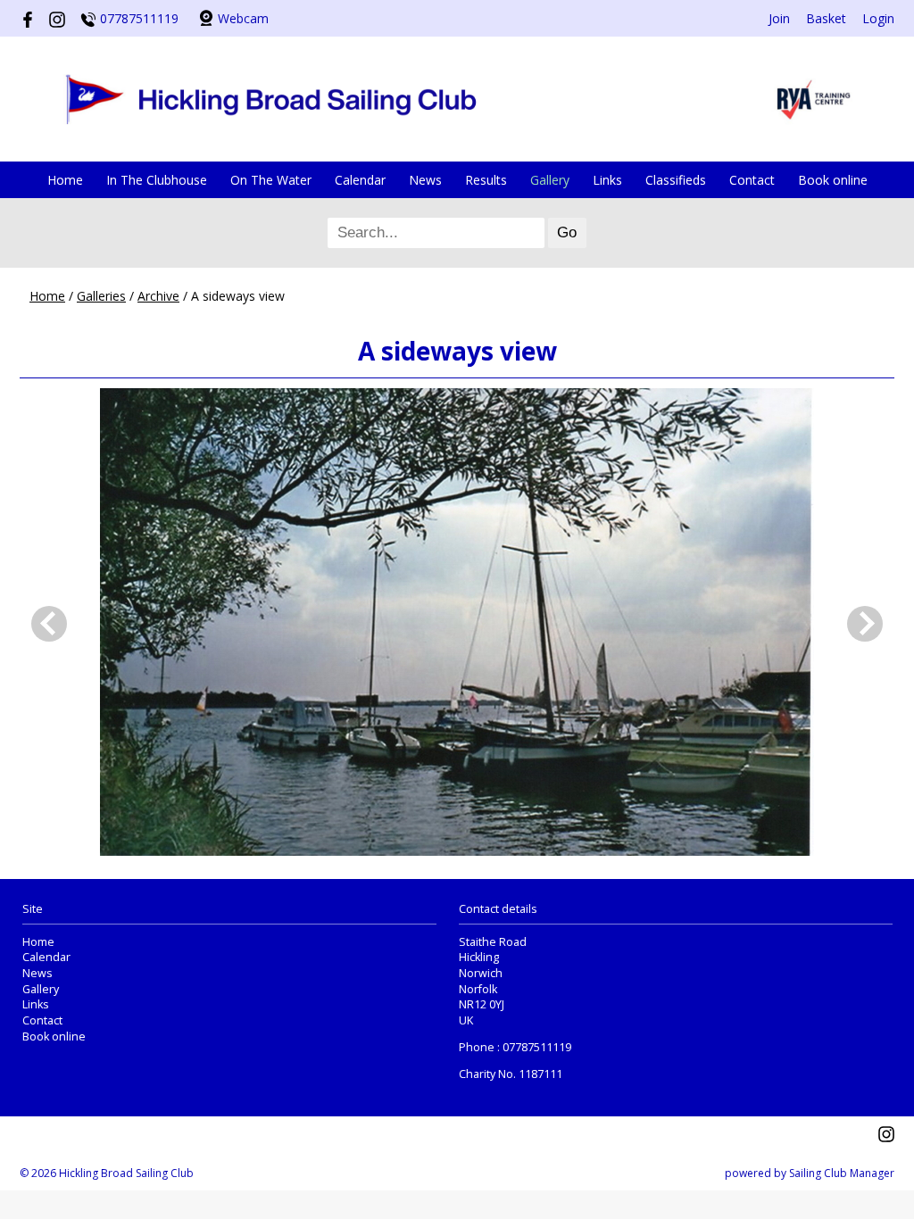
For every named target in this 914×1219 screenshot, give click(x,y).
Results (486, 179)
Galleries (101, 295)
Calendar (360, 179)
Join (779, 18)
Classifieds (675, 179)
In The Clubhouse (156, 179)
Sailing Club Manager (841, 1173)
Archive (158, 295)
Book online (833, 179)
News (425, 179)
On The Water (271, 179)
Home (65, 179)
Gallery (549, 179)
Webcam (243, 18)
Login (878, 18)
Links (607, 179)
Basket (826, 18)
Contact (752, 179)
